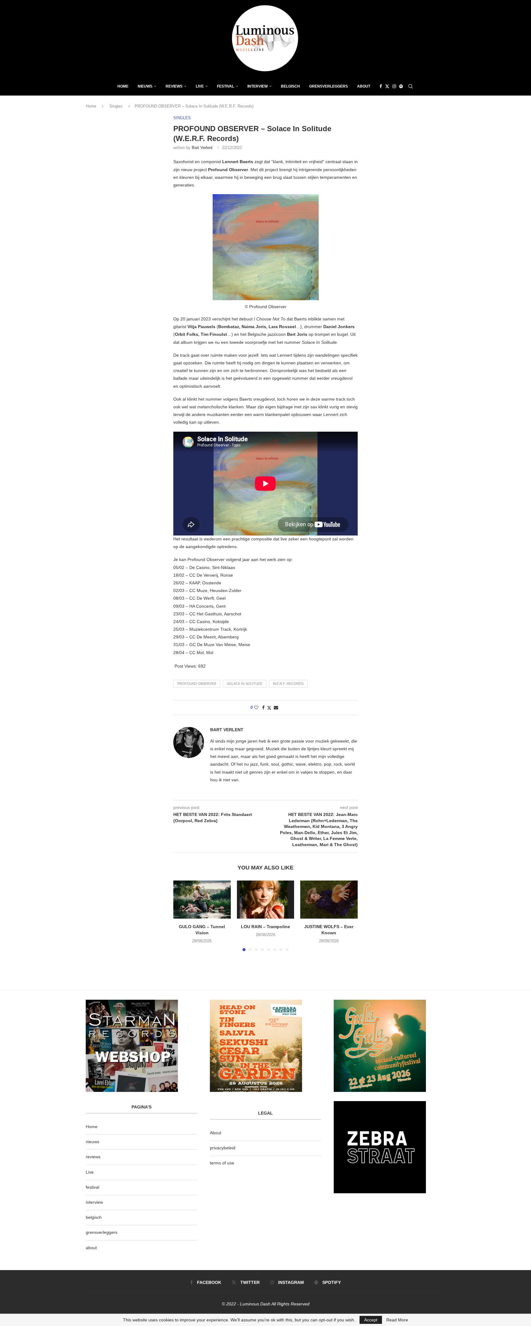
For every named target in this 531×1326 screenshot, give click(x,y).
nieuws (145, 86)
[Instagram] (394, 86)
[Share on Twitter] (269, 707)
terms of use (222, 1162)
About (363, 86)
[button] (181, 915)
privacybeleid (222, 1147)
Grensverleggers (328, 86)
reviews (93, 1156)
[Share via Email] (276, 707)
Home (122, 86)
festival (92, 1187)
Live (200, 86)
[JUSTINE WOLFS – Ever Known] (329, 900)
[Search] (410, 86)
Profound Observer (196, 683)
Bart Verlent (202, 147)
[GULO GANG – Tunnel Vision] (202, 900)
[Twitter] (387, 86)
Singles (116, 106)
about (91, 1247)
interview (94, 1202)
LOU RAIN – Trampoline (265, 926)
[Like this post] (256, 707)
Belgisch (290, 86)
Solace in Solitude (244, 683)
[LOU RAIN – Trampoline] (265, 900)
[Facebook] (381, 86)
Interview (257, 86)
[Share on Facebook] (263, 707)
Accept (370, 1319)
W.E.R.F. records (288, 683)
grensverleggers (101, 1232)
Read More (397, 1320)
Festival (225, 86)
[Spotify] (401, 86)
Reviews (174, 86)
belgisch (94, 1217)
